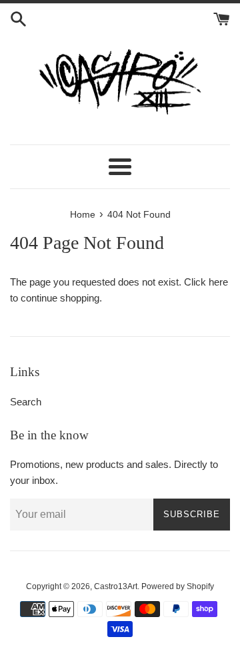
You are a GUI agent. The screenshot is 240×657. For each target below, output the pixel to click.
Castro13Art (115, 586)
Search (25, 401)
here (218, 282)
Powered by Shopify (177, 586)
